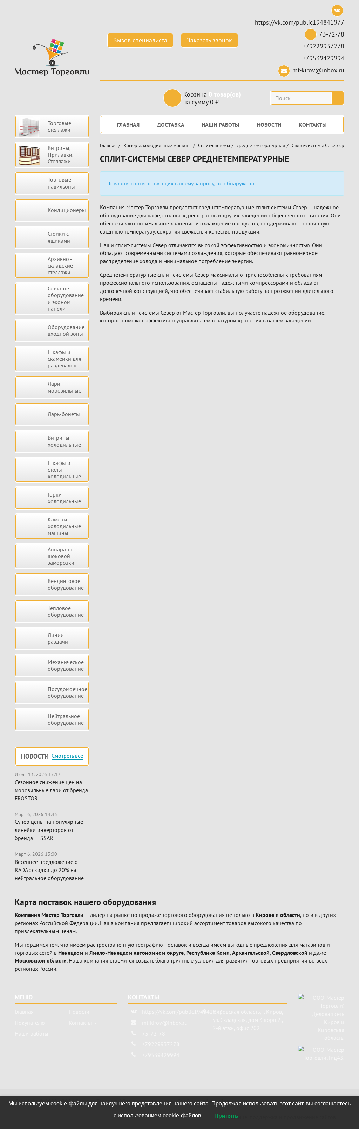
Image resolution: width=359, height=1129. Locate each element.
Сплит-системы (214, 145)
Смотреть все (67, 756)
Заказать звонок (209, 40)
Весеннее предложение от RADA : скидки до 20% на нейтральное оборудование (49, 869)
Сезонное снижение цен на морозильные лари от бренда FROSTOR (51, 790)
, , (248, 1019)
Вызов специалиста (140, 40)
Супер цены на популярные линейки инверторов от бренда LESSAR (49, 829)
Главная (108, 145)
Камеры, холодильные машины (157, 145)
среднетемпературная (261, 145)
